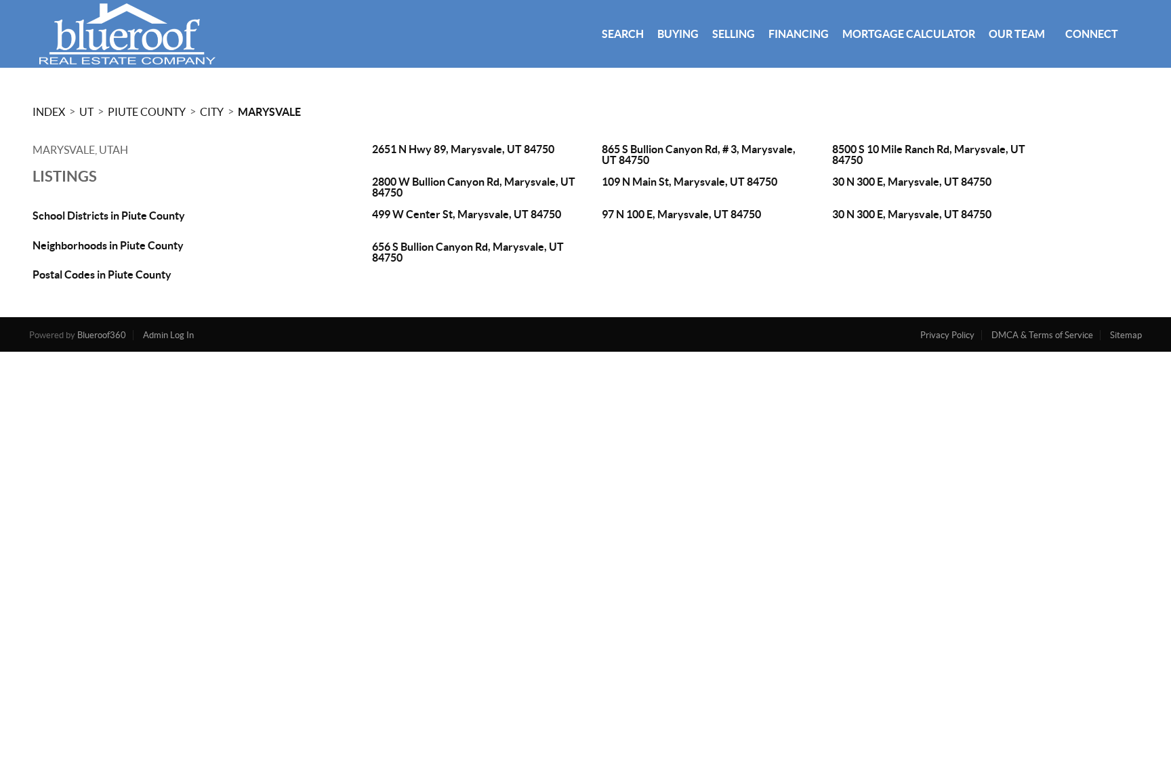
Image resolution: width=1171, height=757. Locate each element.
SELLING (733, 34)
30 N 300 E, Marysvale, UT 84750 (911, 181)
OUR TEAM (1017, 34)
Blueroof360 (101, 335)
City (212, 112)
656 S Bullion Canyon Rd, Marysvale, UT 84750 (468, 252)
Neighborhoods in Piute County (108, 245)
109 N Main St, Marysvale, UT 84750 (689, 181)
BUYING (678, 34)
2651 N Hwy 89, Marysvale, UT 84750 (463, 149)
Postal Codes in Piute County (102, 274)
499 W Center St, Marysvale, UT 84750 (466, 214)
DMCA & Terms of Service (1042, 335)
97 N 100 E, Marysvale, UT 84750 (681, 214)
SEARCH (623, 34)
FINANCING (798, 34)
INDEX (49, 112)
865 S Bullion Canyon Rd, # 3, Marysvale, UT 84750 (699, 154)
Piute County (147, 112)
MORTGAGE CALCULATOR (908, 34)
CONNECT (1091, 34)
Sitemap (1126, 335)
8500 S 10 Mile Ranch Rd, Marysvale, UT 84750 (928, 154)
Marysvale (269, 112)
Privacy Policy (947, 335)
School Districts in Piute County (109, 215)
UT (86, 112)
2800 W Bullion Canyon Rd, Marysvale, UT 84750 (473, 187)
